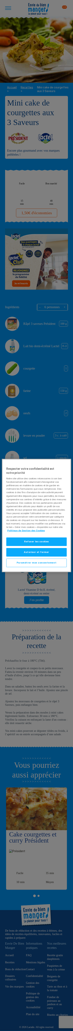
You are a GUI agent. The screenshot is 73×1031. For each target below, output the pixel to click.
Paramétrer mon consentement (36, 562)
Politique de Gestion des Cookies (26, 530)
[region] (36, 515)
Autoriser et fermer (36, 552)
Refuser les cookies (36, 541)
